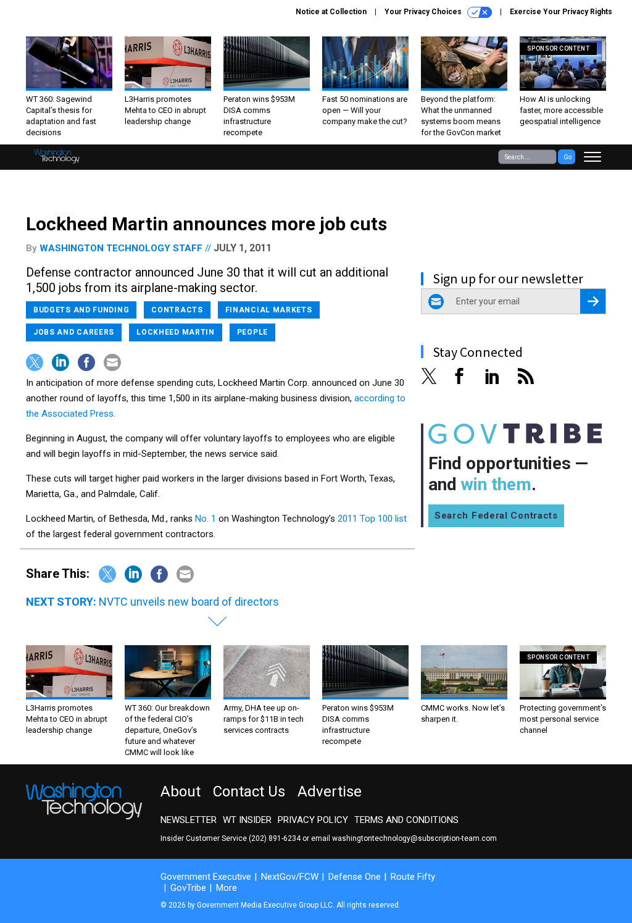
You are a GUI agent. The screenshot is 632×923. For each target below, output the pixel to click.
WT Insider (247, 819)
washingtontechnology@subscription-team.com (414, 838)
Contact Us (249, 791)
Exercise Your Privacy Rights (561, 11)
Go (567, 157)
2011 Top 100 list (372, 518)
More (226, 887)
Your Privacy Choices (424, 11)
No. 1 (205, 518)
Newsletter (188, 819)
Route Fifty (413, 876)
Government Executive (205, 876)
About (180, 791)
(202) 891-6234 (275, 838)
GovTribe (188, 887)
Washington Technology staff (121, 248)
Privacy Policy (313, 819)
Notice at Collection (331, 11)
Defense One (354, 876)
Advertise (329, 791)
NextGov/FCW (289, 876)
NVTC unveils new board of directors (189, 601)
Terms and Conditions (406, 819)
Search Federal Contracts (496, 515)
